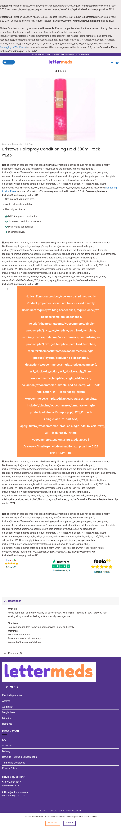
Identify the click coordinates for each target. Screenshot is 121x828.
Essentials (17, 144)
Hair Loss (7, 723)
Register (44, 811)
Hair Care (28, 144)
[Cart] (117, 62)
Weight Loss (8, 712)
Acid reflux (7, 706)
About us (7, 745)
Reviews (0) (15, 653)
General (5, 144)
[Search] (112, 62)
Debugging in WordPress (13, 47)
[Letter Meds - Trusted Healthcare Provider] (60, 62)
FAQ (4, 739)
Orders (53, 811)
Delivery (6, 751)
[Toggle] (5, 601)
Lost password (73, 811)
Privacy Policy (9, 768)
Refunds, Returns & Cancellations (19, 757)
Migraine (6, 718)
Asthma (6, 701)
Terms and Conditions (13, 762)
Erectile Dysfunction (12, 695)
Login (61, 811)
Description (14, 600)
